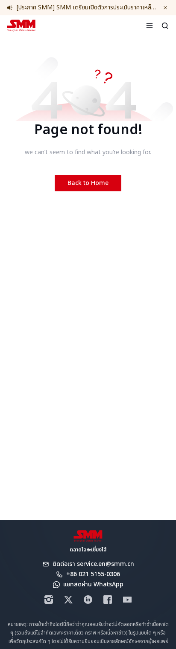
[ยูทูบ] (127, 599)
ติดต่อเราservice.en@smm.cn (93, 564)
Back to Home (88, 183)
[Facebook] (107, 599)
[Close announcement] (165, 7)
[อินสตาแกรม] (48, 599)
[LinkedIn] (88, 599)
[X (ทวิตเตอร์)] (68, 599)
